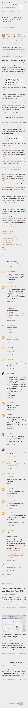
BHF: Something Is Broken (13, 69)
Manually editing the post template (11, 187)
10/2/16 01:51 (10, 468)
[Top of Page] (21, 703)
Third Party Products (8, 244)
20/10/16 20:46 (11, 525)
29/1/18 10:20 (10, 570)
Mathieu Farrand (11, 287)
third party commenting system (15, 56)
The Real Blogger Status (10, 4)
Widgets (18, 244)
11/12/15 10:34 (11, 444)
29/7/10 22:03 (10, 266)
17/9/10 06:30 (10, 301)
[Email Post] (3, 248)
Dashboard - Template (8, 236)
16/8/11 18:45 (10, 342)
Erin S (8, 489)
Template (14, 238)
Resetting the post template (9, 150)
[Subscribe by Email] (21, 7)
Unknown (9, 359)
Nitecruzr (9, 473)
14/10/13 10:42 (11, 397)
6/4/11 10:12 (10, 332)
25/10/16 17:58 (11, 560)
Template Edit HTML (8, 240)
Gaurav (9, 565)
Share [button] (4, 249)
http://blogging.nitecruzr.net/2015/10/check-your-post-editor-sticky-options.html (16, 555)
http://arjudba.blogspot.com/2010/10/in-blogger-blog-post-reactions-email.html (16, 315)
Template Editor (7, 242)
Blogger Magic (6, 233)
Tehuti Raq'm (10, 461)
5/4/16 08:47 (10, 496)
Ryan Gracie (10, 337)
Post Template (6, 238)
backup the (19, 220)
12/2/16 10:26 (10, 484)
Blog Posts (4, 183)
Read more (23, 607)
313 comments (11, 679)
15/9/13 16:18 (10, 368)
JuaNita (9, 325)
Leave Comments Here (12, 662)
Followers (11, 11)
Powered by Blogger (14, 703)
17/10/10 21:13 (11, 320)
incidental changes (6, 216)
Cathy (8, 433)
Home (3, 11)
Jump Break (19, 236)
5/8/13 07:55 (10, 354)
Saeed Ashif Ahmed (12, 501)
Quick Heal (10, 271)
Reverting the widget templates (10, 122)
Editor (8, 414)
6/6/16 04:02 (10, 508)
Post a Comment (6, 574)
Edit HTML (12, 54)
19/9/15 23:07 (10, 429)
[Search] (21, 3)
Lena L (8, 373)
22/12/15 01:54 (11, 456)
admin (8, 347)
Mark (8, 449)
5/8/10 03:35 (10, 282)
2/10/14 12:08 (10, 410)
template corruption (6, 200)
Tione (8, 513)
